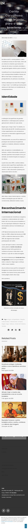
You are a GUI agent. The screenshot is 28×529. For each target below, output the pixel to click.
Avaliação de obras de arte (9, 468)
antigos (9, 319)
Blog (3, 472)
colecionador (5, 321)
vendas (4, 326)
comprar (20, 321)
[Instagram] (8, 510)
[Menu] (25, 3)
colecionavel (13, 321)
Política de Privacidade (7, 521)
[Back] (14, 436)
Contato (4, 452)
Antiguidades (15, 319)
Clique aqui (14, 262)
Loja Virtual (5, 475)
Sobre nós (4, 448)
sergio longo (5, 323)
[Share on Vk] (19, 329)
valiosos (11, 323)
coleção (22, 319)
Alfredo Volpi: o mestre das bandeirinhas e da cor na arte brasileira (12, 394)
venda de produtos (20, 323)
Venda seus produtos (8, 465)
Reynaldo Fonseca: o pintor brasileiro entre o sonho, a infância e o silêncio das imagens (13, 422)
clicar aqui (16, 274)
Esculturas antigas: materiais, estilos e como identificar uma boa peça (14, 366)
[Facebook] (4, 510)
